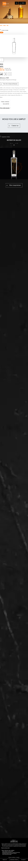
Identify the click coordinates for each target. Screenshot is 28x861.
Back (2, 32)
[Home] (5, 4)
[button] (11, 143)
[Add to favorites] (5, 74)
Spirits (1, 25)
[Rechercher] (16, 3)
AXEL (8, 25)
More (1, 97)
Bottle (4, 25)
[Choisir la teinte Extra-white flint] (1, 104)
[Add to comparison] (1, 74)
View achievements (5, 108)
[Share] (9, 74)
